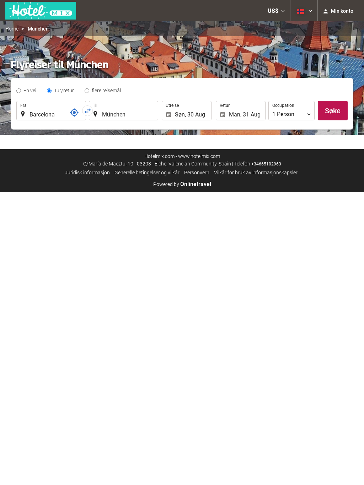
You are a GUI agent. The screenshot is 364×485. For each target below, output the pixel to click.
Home (11, 29)
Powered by (182, 184)
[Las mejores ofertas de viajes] (40, 10)
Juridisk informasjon (87, 172)
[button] (276, 10)
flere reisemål (106, 90)
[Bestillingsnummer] (74, 112)
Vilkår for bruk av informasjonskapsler (256, 172)
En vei (29, 90)
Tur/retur (64, 90)
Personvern (196, 172)
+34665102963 (266, 164)
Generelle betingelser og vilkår (147, 172)
